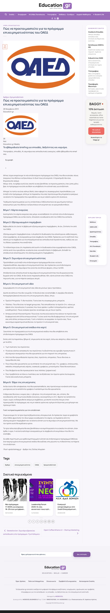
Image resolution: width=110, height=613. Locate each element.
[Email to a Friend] (41, 521)
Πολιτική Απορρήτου (36, 581)
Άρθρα (5, 25)
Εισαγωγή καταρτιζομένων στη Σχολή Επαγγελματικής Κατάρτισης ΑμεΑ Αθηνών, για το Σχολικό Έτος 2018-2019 (67, 510)
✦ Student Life (98, 14)
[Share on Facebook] (29, 521)
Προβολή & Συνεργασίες (67, 581)
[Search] (6, 14)
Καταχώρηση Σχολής (87, 581)
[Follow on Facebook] (52, 19)
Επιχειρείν (93, 261)
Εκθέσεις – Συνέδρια (66, 14)
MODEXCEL (59, 596)
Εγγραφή (9, 160)
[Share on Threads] (37, 521)
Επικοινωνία (51, 581)
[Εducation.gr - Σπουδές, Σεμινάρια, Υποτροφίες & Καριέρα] (55, 5)
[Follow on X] (55, 19)
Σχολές (11, 14)
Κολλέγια (93, 222)
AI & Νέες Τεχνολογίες (37, 14)
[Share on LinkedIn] (49, 521)
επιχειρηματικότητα (22, 465)
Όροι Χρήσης (20, 581)
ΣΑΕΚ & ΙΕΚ (93, 227)
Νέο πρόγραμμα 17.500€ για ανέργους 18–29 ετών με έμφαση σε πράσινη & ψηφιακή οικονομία (14, 509)
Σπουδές (93, 237)
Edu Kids (93, 251)
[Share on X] (33, 521)
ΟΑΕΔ (37, 465)
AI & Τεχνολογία (95, 246)
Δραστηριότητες (95, 232)
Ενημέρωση (22, 14)
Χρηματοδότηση (14, 25)
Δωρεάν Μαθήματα (84, 14)
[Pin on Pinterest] (45, 521)
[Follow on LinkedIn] (58, 19)
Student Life (94, 256)
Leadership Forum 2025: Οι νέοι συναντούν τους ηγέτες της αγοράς (41, 508)
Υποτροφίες (52, 14)
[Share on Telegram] (53, 521)
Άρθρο (7, 465)
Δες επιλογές (82, 554)
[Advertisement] (96, 179)
